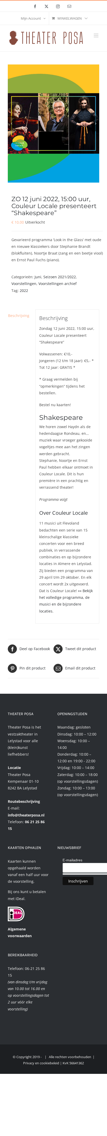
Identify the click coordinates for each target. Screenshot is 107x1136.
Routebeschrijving (24, 801)
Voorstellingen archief (57, 283)
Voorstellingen (23, 283)
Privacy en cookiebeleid (41, 1063)
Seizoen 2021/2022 (59, 276)
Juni (38, 276)
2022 (24, 290)
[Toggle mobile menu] (96, 35)
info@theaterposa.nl (26, 815)
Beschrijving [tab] (18, 315)
